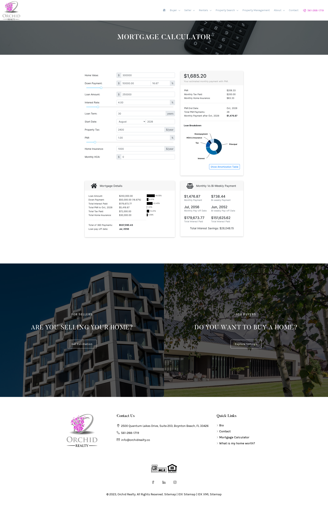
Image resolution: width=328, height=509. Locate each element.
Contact (293, 10)
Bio (221, 425)
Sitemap (170, 494)
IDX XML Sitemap (210, 494)
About (277, 10)
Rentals (203, 10)
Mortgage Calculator (234, 437)
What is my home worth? (237, 443)
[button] (82, 344)
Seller (187, 10)
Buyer (173, 10)
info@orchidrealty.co (135, 440)
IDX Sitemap (186, 494)
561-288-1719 (315, 10)
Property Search (225, 10)
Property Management (256, 10)
